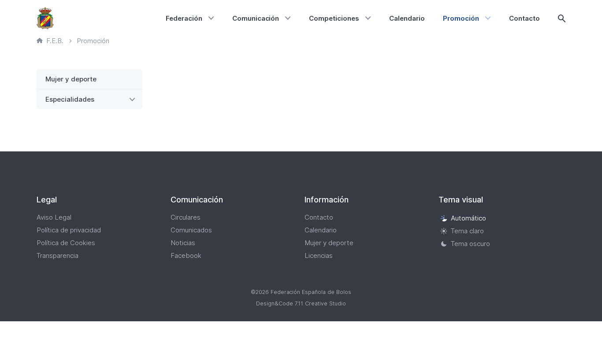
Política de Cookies (66, 243)
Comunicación (255, 18)
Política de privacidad (69, 230)
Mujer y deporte (71, 79)
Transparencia (57, 255)
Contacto (524, 18)
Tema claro (467, 231)
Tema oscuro (470, 243)
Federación (184, 18)
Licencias (319, 255)
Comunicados (191, 230)
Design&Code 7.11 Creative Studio (301, 303)
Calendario (407, 18)
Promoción (461, 18)
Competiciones (334, 18)
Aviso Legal (54, 217)
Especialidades (69, 99)
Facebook (186, 255)
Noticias (183, 243)
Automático (468, 218)
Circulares (186, 217)
